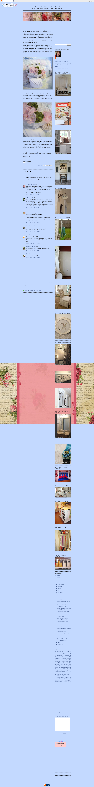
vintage (43, 166)
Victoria (27, 211)
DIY (60, 653)
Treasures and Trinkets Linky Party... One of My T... (63, 612)
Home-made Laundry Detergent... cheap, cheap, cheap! (64, 639)
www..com (60, 741)
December (60, 584)
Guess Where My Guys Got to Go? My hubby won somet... (64, 629)
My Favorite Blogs (53, 23)
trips (56, 675)
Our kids (60, 675)
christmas (57, 671)
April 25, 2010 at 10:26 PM (33, 194)
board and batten (65, 674)
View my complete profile (61, 68)
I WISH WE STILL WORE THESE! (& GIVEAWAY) (64, 609)
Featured (45, 23)
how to (69, 652)
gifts (68, 670)
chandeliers (57, 680)
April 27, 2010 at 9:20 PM (33, 231)
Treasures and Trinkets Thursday (63, 655)
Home (25, 23)
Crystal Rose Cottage (30, 184)
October (59, 588)
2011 (58, 581)
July (59, 594)
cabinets (64, 661)
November (60, 586)
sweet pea (57, 681)
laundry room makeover (61, 673)
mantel (62, 680)
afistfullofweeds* (29, 197)
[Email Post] (43, 165)
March (59, 642)
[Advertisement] (34, 272)
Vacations (67, 678)
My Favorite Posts (37, 23)
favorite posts (64, 662)
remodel (57, 661)
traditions (57, 664)
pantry (61, 681)
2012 (58, 579)
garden (62, 670)
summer (66, 664)
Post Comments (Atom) (32, 285)
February (60, 644)
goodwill (67, 665)
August (59, 592)
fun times (57, 658)
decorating (29, 166)
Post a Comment (26, 261)
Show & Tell (25, 158)
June (59, 596)
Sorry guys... (59, 635)
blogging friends (65, 659)
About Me (30, 23)
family (56, 659)
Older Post (51, 282)
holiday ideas (58, 665)
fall (68, 671)
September (60, 590)
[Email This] (45, 165)
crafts (67, 656)
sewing (56, 678)
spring (62, 678)
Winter (56, 677)
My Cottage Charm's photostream (60, 745)
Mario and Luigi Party (67, 681)
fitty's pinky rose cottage (31, 246)
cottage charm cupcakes (64, 677)
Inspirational (57, 674)
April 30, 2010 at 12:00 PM (33, 250)
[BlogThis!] (47, 165)
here (50, 46)
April (59, 599)
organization (66, 675)
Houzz (57, 731)
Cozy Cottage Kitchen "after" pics (62, 716)
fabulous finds (36, 166)
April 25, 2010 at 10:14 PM (33, 181)
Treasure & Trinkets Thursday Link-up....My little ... (63, 605)
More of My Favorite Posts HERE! (62, 712)
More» (64, 733)
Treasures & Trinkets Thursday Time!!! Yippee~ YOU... (63, 622)
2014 (58, 575)
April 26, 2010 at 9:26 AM (33, 222)
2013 (58, 577)
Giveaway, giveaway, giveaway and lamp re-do (63, 615)
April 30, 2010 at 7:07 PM (33, 257)
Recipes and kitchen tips (60, 667)
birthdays (63, 671)
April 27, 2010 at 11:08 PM (33, 243)
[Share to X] (48, 165)
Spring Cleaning (60, 637)
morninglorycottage (30, 234)
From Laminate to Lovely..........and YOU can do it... (64, 625)
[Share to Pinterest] (51, 165)
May (59, 598)
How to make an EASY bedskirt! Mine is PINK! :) (63, 602)
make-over (59, 655)
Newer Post (25, 282)
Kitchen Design (62, 731)
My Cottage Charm (47, 6)
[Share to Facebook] (49, 165)
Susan (27, 253)
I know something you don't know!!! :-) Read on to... (62, 619)
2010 (58, 583)
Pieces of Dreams (29, 225)
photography (67, 680)
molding (67, 668)
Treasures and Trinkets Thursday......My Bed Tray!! (63, 632)
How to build (68, 653)
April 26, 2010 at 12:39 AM (33, 207)
